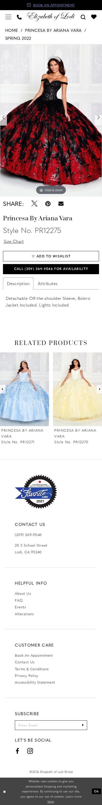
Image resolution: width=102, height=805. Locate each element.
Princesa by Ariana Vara (53, 30)
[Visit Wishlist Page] (93, 17)
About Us (23, 593)
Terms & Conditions (32, 668)
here (51, 801)
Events (20, 607)
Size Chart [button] (14, 241)
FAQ (19, 600)
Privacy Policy (26, 675)
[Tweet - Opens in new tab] (34, 203)
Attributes (48, 283)
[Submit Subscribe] (83, 725)
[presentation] (25, 389)
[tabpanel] (51, 120)
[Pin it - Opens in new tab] (48, 203)
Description (18, 283)
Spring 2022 (18, 38)
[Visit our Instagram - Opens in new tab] (30, 751)
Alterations (24, 613)
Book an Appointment (34, 655)
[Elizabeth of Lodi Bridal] (51, 16)
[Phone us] (19, 17)
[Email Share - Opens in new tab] (61, 204)
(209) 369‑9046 (28, 534)
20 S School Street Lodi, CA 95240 (31, 549)
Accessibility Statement (35, 682)
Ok (96, 791)
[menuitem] (8, 16)
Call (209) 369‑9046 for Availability (51, 268)
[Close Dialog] (4, 791)
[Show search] (83, 17)
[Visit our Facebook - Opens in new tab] (17, 751)
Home (11, 30)
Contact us (25, 662)
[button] (8, 16)
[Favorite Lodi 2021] (36, 492)
